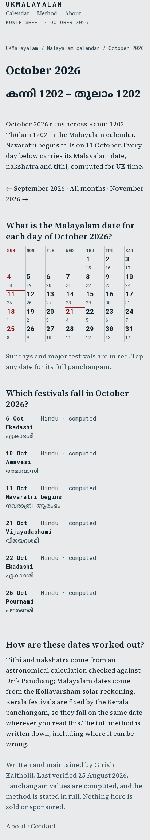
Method (47, 13)
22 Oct (16, 557)
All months (88, 188)
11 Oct (16, 488)
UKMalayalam (34, 4)
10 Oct (16, 453)
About (73, 13)
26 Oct (16, 592)
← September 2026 (35, 188)
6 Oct (15, 418)
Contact (43, 826)
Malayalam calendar (73, 48)
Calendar (17, 13)
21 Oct (16, 523)
